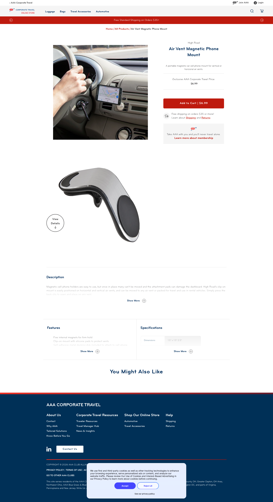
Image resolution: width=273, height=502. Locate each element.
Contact (50, 421)
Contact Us (70, 449)
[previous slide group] (11, 20)
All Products (123, 29)
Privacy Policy (55, 470)
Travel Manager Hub (87, 426)
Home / (110, 29)
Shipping (191, 118)
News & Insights (85, 431)
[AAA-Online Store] (22, 11)
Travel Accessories (134, 426)
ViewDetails (55, 221)
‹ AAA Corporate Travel (20, 3)
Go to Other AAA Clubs (60, 475)
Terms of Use (74, 470)
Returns (205, 118)
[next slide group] (262, 20)
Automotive (130, 421)
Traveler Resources (86, 421)
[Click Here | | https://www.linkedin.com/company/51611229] (48, 449)
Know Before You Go (58, 436)
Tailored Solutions (56, 431)
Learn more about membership (193, 138)
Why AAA (52, 426)
